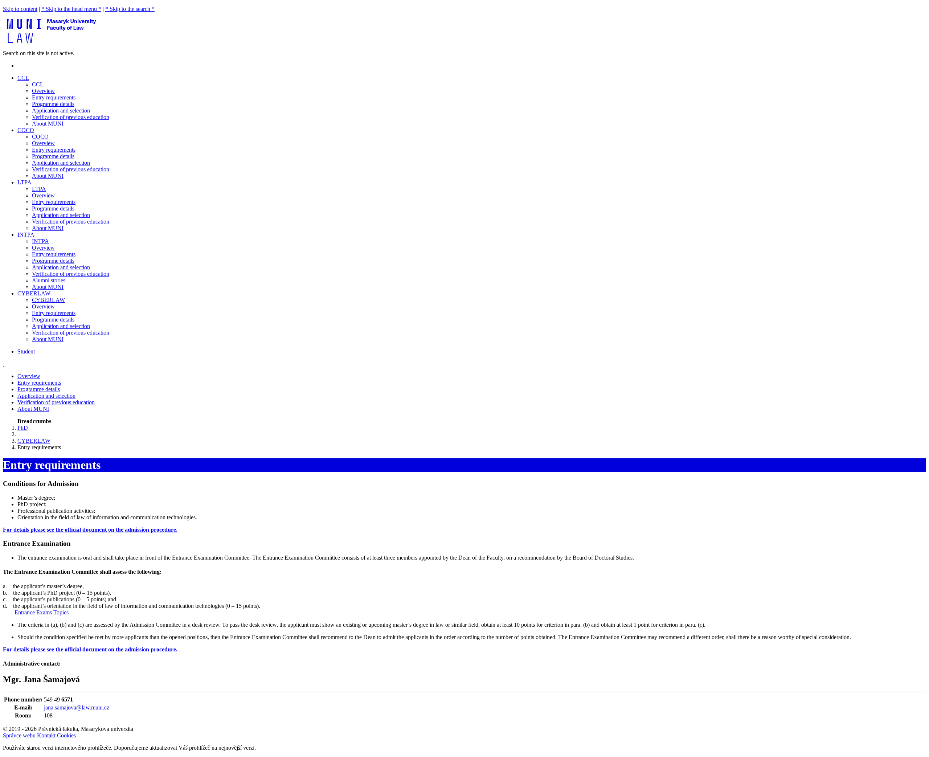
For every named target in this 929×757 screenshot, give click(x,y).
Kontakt (46, 735)
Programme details (53, 104)
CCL (38, 84)
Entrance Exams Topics (42, 612)
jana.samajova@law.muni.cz (76, 707)
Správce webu (19, 735)
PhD (22, 428)
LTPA (39, 189)
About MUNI (48, 123)
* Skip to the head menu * (71, 9)
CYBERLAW (48, 300)
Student (26, 351)
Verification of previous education (70, 117)
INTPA (40, 241)
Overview (43, 91)
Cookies (66, 735)
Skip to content (20, 9)
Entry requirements (53, 97)
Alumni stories (48, 280)
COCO (40, 137)
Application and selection (61, 110)
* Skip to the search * (130, 9)
